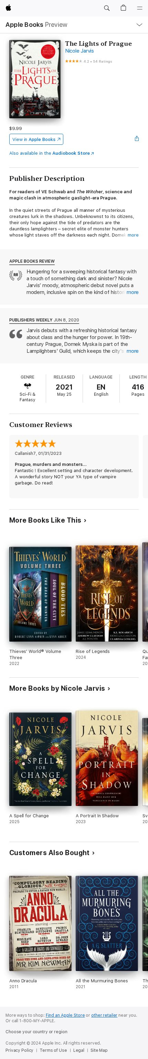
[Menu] (139, 8)
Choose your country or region (36, 1031)
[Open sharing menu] (136, 139)
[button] (106, 8)
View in (33, 139)
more (133, 235)
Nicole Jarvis (79, 51)
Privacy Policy (19, 1050)
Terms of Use (53, 1050)
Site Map (99, 1050)
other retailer (104, 1015)
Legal (78, 1050)
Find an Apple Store (65, 1015)
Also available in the (49, 153)
